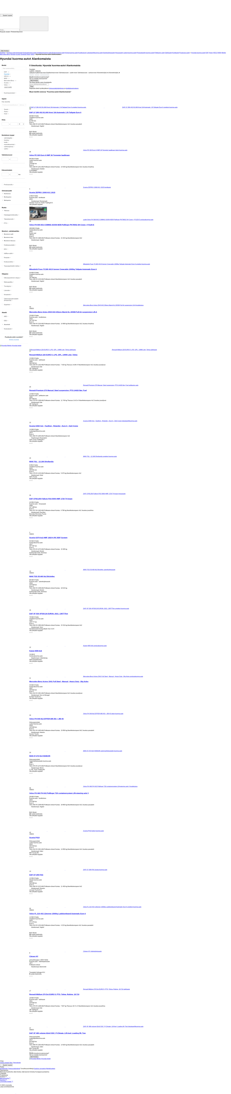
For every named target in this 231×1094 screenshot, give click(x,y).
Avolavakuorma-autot (29, 52)
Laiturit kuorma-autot (129, 52)
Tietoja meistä (4, 1062)
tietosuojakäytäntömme (56, 88)
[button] (115, 41)
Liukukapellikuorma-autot (94, 52)
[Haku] (34, 24)
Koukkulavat (82, 52)
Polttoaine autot (160, 52)
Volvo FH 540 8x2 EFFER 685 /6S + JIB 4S (46, 719)
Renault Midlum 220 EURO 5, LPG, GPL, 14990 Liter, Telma (53, 355)
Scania (18, 54)
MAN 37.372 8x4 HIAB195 (39, 756)
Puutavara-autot (184, 52)
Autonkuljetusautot (109, 52)
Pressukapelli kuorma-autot (145, 52)
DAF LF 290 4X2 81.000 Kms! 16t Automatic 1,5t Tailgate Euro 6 (55, 112)
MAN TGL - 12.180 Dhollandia (41, 462)
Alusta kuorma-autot (58, 52)
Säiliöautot (168, 52)
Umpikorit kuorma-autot (44, 52)
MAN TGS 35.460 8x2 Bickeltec (42, 576)
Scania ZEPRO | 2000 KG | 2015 (42, 192)
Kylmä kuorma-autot (71, 52)
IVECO (215, 52)
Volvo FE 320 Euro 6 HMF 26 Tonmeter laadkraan (49, 155)
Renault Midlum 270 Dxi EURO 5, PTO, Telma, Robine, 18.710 (54, 994)
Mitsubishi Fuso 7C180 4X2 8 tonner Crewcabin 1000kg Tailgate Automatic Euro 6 (63, 269)
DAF (207, 52)
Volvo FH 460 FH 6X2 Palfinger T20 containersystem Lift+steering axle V (59, 793)
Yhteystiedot (17, 1062)
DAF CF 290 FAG (36, 875)
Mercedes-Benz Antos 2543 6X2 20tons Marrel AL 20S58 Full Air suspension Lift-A (63, 312)
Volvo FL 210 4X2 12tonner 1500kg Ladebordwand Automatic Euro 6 (57, 914)
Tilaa (31, 86)
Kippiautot (19, 52)
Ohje (10, 1062)
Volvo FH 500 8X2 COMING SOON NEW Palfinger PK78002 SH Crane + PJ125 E (61, 225)
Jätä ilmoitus (34, 80)
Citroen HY (33, 956)
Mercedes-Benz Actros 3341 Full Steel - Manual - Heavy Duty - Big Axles (58, 681)
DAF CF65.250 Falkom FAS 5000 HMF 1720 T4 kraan (50, 499)
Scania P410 (34, 838)
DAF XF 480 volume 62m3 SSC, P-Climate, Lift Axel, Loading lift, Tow (57, 1033)
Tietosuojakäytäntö (14, 1068)
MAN (219, 52)
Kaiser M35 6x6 (35, 651)
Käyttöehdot (4, 1068)
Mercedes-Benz (5, 54)
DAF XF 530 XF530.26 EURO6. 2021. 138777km (48, 614)
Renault (13, 54)
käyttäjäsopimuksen (72, 88)
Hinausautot (119, 52)
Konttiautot (175, 52)
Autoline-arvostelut (40, 1068)
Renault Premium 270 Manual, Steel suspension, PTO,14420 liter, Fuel (58, 390)
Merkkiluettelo (50, 1068)
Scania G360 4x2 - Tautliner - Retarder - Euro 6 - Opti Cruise (53, 426)
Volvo (32, 54)
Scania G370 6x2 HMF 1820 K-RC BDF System (48, 538)
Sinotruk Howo (25, 54)
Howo (211, 52)
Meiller (224, 52)
